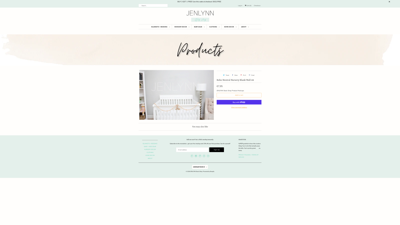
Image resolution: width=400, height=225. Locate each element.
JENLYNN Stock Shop (196, 171)
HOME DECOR (229, 27)
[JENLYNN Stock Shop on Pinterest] (200, 156)
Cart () (248, 5)
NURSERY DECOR (181, 27)
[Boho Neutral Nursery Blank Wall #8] (176, 95)
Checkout (257, 5)
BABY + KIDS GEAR (150, 147)
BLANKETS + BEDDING (159, 27)
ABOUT (244, 27)
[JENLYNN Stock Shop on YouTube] (196, 156)
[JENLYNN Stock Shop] (200, 16)
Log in (240, 5)
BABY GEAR (198, 27)
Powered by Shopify (208, 171)
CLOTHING (213, 27)
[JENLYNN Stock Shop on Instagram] (204, 156)
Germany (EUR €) (199, 167)
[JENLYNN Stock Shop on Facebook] (192, 156)
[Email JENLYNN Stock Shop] (208, 156)
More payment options (239, 107)
